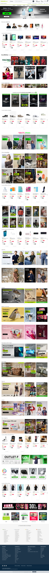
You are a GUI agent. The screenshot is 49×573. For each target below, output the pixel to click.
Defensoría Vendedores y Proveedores (6, 556)
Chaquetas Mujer (6, 530)
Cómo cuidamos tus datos (5, 557)
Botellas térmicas (17, 535)
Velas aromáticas (39, 538)
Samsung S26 (39, 534)
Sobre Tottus (42, 550)
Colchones (27, 531)
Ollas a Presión (28, 533)
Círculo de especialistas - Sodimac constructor (33, 551)
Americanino (16, 559)
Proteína (27, 540)
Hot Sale (16, 557)
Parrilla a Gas (27, 536)
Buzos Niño (5, 532)
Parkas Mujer (16, 536)
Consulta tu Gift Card (4, 558)
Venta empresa (16, 550)
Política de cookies (23, 565)
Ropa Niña (5, 534)
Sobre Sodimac (42, 549)
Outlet (24, 5)
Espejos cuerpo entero (40, 541)
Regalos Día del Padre (40, 539)
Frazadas (16, 541)
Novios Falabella (29, 549)
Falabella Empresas (33, 5)
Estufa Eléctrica (6, 538)
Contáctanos (3, 548)
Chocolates (5, 539)
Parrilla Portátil (28, 538)
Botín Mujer (16, 538)
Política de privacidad (29, 565)
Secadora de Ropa (6, 537)
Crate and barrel (17, 558)
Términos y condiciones (17, 565)
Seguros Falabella (43, 556)
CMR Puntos (29, 548)
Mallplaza (42, 557)
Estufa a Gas (16, 540)
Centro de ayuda (4, 549)
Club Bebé (29, 550)
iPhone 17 (39, 533)
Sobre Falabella (42, 548)
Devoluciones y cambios (4, 550)
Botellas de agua (39, 531)
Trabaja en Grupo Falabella (18, 551)
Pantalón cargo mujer (6, 535)
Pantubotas (16, 539)
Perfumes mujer (28, 535)
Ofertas (28, 5)
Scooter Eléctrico (6, 536)
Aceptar (34, 571)
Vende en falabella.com (17, 548)
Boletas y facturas (4, 551)
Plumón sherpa (17, 534)
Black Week (16, 556)
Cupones (14, 5)
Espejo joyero (39, 530)
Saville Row (5, 531)
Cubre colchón (17, 531)
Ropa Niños (5, 533)
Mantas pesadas (17, 530)
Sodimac (42, 551)
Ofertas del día (19, 5)
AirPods (38, 537)
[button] (24, 1)
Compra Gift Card (4, 559)
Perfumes (27, 534)
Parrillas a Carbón (28, 537)
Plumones (16, 532)
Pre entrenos (27, 541)
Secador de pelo (39, 532)
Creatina (27, 539)
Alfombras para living (28, 532)
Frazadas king (16, 533)
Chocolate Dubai (6, 540)
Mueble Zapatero (28, 530)
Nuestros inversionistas (17, 549)
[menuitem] (40, 3)
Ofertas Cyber (39, 540)
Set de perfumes (39, 535)
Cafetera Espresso (6, 541)
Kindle (38, 536)
